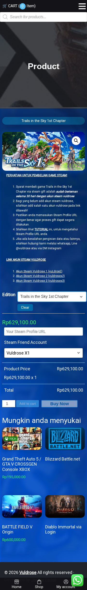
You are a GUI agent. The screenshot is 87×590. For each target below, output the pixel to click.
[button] (76, 140)
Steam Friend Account (25, 342)
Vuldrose (27, 572)
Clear (25, 307)
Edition (8, 294)
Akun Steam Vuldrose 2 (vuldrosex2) (40, 276)
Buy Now (59, 403)
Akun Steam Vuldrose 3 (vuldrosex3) (40, 281)
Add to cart (27, 403)
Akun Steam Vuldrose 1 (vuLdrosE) (39, 271)
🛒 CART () (19, 6)
